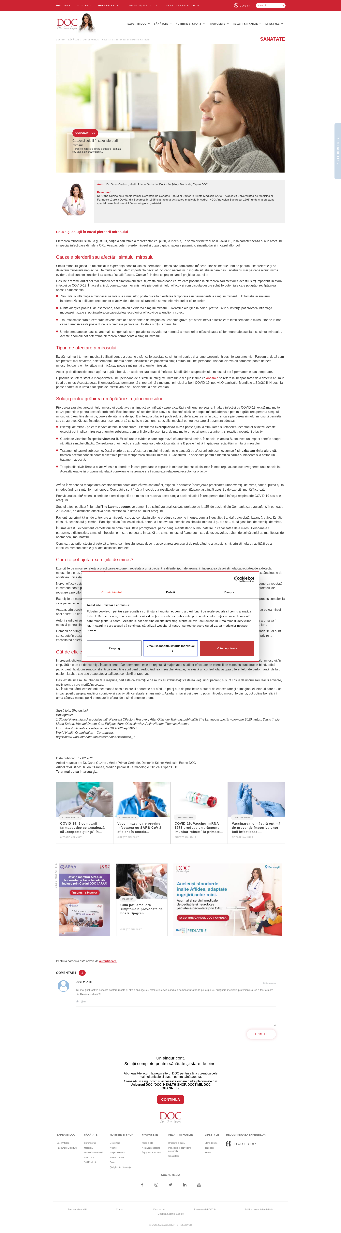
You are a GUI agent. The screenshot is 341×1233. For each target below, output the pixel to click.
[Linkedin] (184, 1185)
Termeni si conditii (77, 1209)
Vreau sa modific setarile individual (171, 646)
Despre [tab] (229, 592)
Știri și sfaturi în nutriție (120, 1167)
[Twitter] (170, 1185)
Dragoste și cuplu (176, 1143)
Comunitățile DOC (141, 5)
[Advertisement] (84, 899)
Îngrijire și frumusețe (151, 1152)
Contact (120, 1209)
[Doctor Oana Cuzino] (76, 24)
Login (245, 5)
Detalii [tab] (170, 592)
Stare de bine (211, 1143)
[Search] (283, 5)
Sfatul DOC (89, 1157)
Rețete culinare (117, 1157)
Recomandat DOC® (204, 1209)
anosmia (212, 378)
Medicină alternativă (93, 1152)
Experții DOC (137, 23)
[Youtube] (199, 1185)
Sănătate (161, 23)
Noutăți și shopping (151, 1148)
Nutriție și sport (189, 23)
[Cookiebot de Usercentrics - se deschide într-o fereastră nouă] (237, 579)
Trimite (261, 1034)
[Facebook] (142, 1185)
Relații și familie (246, 23)
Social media (170, 1174)
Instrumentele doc (181, 5)
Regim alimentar (117, 1152)
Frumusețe (217, 23)
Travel (208, 1152)
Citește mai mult (71, 837)
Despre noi (159, 1209)
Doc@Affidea (63, 1143)
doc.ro (60, 40)
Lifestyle (272, 23)
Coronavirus (91, 40)
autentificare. (108, 961)
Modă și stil (147, 1143)
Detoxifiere (115, 1143)
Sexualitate (173, 1156)
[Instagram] (156, 1185)
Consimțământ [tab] (111, 592)
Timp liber (209, 1148)
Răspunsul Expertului (67, 1148)
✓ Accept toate (227, 648)
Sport (112, 1162)
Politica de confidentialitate (259, 1209)
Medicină (128, 899)
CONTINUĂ (170, 1099)
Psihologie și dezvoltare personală (179, 1149)
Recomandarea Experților (245, 1134)
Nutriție (113, 1148)
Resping (114, 648)
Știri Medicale (90, 1162)
